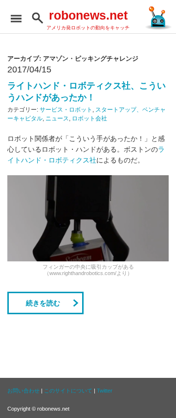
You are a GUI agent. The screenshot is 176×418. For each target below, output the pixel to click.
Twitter (104, 391)
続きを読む (43, 303)
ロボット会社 (89, 118)
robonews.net (88, 15)
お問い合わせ (23, 391)
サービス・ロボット (66, 109)
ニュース (57, 118)
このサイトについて (68, 391)
